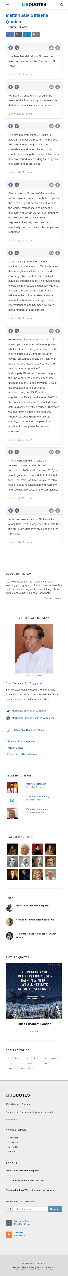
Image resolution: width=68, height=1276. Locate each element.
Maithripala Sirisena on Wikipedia (29, 710)
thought (11, 1068)
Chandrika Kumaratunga (38, 796)
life (9, 1058)
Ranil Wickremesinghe (37, 809)
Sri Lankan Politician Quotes (20, 741)
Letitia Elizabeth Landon (34, 1024)
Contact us (11, 1119)
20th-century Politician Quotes (21, 754)
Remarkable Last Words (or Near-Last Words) (30, 1190)
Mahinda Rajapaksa (36, 783)
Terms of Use (19, 1267)
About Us (50, 1267)
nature (27, 1058)
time (36, 1058)
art (38, 1063)
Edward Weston (53, 598)
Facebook (13, 1137)
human (11, 1063)
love (17, 1058)
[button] (61, 4)
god (44, 1058)
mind (21, 1063)
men (21, 1068)
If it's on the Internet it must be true (35, 919)
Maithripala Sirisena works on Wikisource (33, 718)
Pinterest (12, 1151)
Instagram (13, 1142)
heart (46, 1063)
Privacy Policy (36, 1267)
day (29, 1068)
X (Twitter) (13, 1147)
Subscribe (55, 1209)
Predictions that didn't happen (32, 905)
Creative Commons (34, 675)
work (30, 1063)
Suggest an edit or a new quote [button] (28, 730)
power (53, 1058)
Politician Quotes (14, 747)
